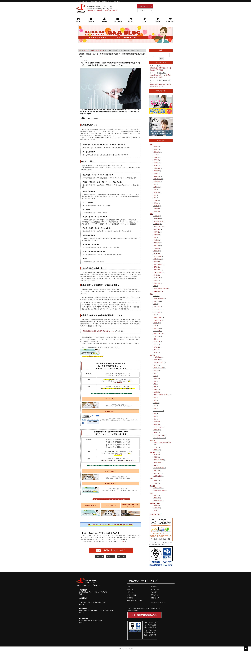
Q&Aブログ (154, 595)
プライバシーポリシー (158, 602)
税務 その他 (157, 179)
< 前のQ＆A (99, 556)
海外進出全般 (158, 317)
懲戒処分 (156, 248)
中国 (155, 296)
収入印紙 (156, 160)
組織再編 (156, 508)
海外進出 (156, 389)
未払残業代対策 (158, 221)
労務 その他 (157, 259)
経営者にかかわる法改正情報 (162, 442)
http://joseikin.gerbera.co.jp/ (92, 356)
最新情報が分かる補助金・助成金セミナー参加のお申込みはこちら (111, 465)
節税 (155, 184)
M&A (155, 510)
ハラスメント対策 (159, 435)
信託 (155, 419)
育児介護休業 (158, 264)
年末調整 (156, 208)
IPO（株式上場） (159, 362)
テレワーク (157, 278)
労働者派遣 (157, 269)
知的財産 (156, 378)
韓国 (155, 339)
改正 (155, 405)
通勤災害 (156, 267)
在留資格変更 (158, 462)
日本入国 (156, 470)
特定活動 (156, 457)
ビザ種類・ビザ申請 (160, 490)
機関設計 (156, 498)
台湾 (155, 325)
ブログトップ (110, 556)
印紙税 (156, 200)
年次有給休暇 (158, 256)
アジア (156, 344)
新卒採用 (156, 480)
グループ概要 (131, 595)
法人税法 (156, 206)
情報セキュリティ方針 (134, 600)
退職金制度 (157, 283)
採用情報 (130, 598)
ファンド (156, 370)
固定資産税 (157, 181)
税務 (151, 144)
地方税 (156, 203)
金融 (155, 373)
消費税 (156, 157)
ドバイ (156, 352)
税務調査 (156, 171)
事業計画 (156, 424)
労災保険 (156, 251)
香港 (155, 304)
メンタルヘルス (158, 226)
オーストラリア (158, 333)
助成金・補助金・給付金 (161, 394)
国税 (155, 189)
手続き (156, 280)
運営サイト (131, 592)
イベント (156, 447)
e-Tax (155, 154)
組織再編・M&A (155, 503)
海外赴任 (156, 347)
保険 (155, 400)
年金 (155, 286)
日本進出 (152, 486)
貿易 (155, 408)
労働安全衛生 (158, 272)
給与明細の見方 (158, 291)
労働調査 (156, 234)
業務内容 (154, 586)
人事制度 (156, 224)
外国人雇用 (157, 229)
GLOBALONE (155, 514)
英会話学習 (157, 421)
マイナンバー (158, 411)
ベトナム (156, 301)
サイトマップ (149, 581)
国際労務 (156, 245)
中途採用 (156, 483)
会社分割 (156, 365)
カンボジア (157, 331)
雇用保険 (156, 253)
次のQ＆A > (121, 556)
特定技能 (156, 454)
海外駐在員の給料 (159, 298)
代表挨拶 (154, 592)
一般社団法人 (158, 357)
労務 (151, 214)
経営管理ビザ (158, 473)
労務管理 (156, 232)
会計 (155, 197)
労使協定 (156, 240)
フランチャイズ (158, 368)
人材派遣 (156, 216)
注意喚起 (156, 450)
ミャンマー (157, 306)
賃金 (155, 237)
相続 (155, 416)
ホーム (129, 586)
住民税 (156, 149)
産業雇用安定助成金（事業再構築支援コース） (99, 331)
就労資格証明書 (158, 460)
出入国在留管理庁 (159, 468)
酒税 (155, 195)
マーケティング (158, 427)
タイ (155, 314)
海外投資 (156, 323)
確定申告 (156, 192)
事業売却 (156, 430)
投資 (155, 384)
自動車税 (156, 187)
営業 (155, 381)
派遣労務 (156, 261)
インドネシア (158, 309)
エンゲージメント (159, 438)
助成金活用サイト (110, 411)
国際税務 (156, 152)
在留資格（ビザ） (155, 452)
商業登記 (156, 495)
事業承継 (156, 176)
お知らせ (152, 440)
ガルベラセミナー (110, 399)
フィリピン (157, 312)
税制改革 (156, 211)
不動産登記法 (158, 500)
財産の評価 (157, 168)
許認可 (156, 432)
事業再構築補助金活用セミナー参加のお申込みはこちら (111, 393)
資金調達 (156, 392)
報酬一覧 (130, 589)
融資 (155, 413)
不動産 (156, 403)
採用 (151, 478)
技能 (155, 465)
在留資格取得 (158, 476)
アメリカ (156, 336)
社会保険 (156, 218)
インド (156, 350)
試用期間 (156, 275)
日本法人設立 (158, 488)
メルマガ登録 (118, 382)
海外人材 (156, 328)
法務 (151, 493)
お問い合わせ (155, 598)
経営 (155, 386)
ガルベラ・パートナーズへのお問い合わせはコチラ (111, 499)
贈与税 (156, 165)
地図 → (81, 594)
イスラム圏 (157, 341)
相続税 (156, 173)
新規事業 (156, 360)
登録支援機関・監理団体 (161, 288)
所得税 (156, 163)
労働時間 (156, 243)
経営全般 (152, 355)
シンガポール (158, 320)
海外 (151, 294)
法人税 (156, 146)
